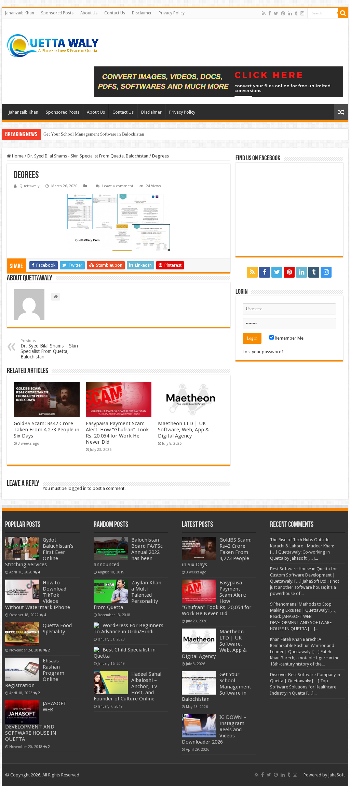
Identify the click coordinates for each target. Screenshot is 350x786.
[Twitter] (276, 13)
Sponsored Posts (57, 13)
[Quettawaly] (53, 45)
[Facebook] (270, 13)
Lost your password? (263, 351)
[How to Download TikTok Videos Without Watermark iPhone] (22, 591)
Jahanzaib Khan (19, 13)
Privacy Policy (172, 13)
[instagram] (302, 13)
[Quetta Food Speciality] (22, 634)
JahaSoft (336, 774)
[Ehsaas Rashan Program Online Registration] (22, 669)
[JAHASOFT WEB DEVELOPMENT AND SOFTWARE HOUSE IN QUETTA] (22, 712)
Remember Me (289, 338)
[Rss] (263, 13)
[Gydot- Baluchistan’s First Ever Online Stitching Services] (22, 548)
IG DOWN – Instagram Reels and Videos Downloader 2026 (97, 134)
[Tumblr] (296, 13)
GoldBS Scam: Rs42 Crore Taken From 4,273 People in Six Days (46, 429)
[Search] (343, 13)
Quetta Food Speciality (57, 628)
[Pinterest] (283, 13)
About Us (88, 13)
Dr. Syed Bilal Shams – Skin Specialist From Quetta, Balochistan (49, 349)
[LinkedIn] (290, 13)
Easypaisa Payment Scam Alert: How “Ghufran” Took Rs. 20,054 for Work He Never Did (117, 432)
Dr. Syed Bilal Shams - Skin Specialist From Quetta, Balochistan (87, 156)
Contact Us (114, 13)
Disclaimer (142, 13)
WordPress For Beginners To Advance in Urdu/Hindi (128, 628)
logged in (77, 488)
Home (17, 156)
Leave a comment (117, 186)
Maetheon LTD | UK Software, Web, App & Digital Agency (183, 429)
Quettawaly (29, 186)
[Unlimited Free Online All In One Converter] (218, 81)
